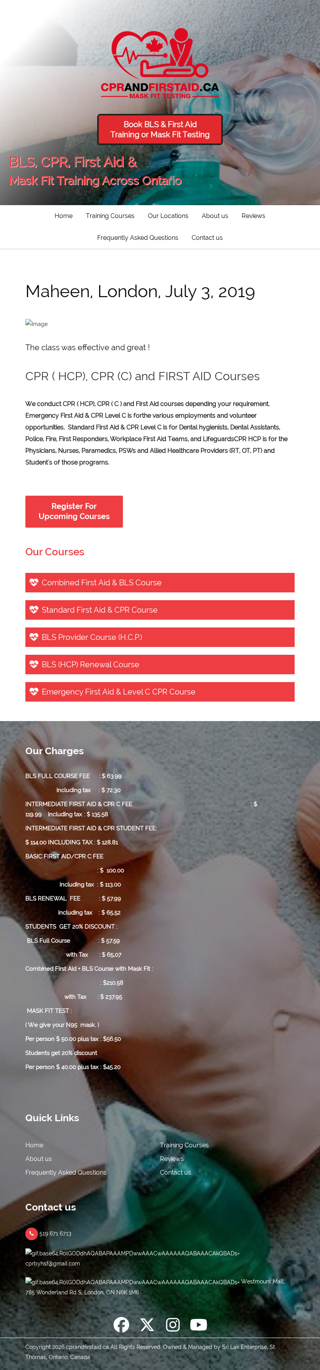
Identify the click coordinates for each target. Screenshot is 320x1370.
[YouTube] (198, 1326)
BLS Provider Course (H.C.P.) (92, 637)
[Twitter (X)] (147, 1326)
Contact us (207, 237)
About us (215, 216)
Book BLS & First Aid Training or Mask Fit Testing (160, 129)
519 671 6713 (54, 1233)
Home (64, 216)
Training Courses (110, 216)
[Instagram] (173, 1326)
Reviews (253, 216)
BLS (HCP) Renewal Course (90, 664)
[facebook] (121, 1326)
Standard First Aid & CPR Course (100, 610)
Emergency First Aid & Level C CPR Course (119, 692)
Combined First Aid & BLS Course (102, 582)
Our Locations (168, 216)
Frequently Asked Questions (137, 237)
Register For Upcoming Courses (74, 511)
